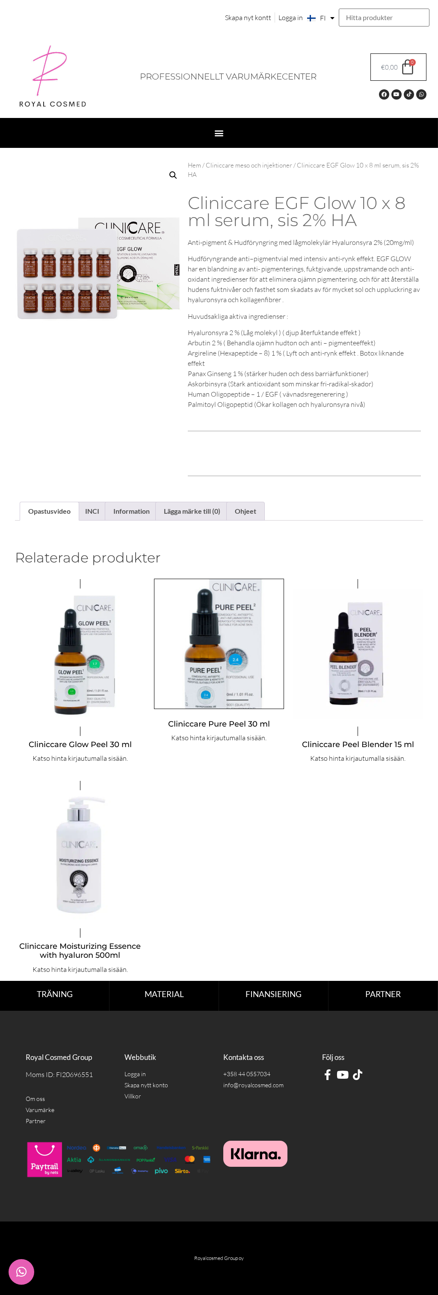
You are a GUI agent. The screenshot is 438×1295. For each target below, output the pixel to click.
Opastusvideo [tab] (49, 511)
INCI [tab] (92, 511)
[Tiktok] (409, 94)
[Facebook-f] (327, 1074)
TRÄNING (55, 994)
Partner (383, 994)
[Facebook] (384, 94)
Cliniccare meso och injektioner (249, 165)
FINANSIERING (274, 994)
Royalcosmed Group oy (219, 1258)
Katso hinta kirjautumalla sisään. (80, 758)
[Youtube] (396, 94)
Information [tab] (131, 511)
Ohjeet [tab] (245, 511)
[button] (219, 133)
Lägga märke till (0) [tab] (192, 511)
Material (164, 994)
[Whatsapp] (421, 94)
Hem (194, 165)
